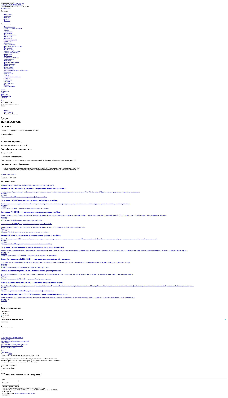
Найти (3, 106)
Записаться (4, 322)
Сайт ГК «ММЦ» (6, 352)
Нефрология (8, 56)
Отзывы (6, 19)
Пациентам (4, 94)
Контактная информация (8, 346)
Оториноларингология (11, 57)
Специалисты (5, 91)
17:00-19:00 (44, 390)
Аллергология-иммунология (13, 28)
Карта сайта (19, 346)
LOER (10, 354)
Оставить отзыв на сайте (8, 174)
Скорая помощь (9, 68)
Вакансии (7, 21)
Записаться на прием (7, 3)
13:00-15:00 (26, 390)
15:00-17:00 (35, 390)
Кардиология (8, 48)
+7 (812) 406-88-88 (6, 5)
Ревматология (8, 67)
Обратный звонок (6, 339)
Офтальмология (9, 59)
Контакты (4, 97)
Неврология (8, 54)
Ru (1, 100)
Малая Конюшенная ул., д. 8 (15, 341)
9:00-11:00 (7, 390)
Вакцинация (8, 33)
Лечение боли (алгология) (12, 51)
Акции (3, 92)
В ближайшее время (10, 388)
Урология (7, 78)
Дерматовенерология (10, 40)
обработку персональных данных (25, 393)
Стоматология (8, 73)
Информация (8, 14)
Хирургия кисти (9, 83)
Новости (7, 17)
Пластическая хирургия (11, 62)
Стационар (7, 72)
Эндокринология (9, 86)
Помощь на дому (9, 64)
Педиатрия (7, 60)
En (3, 100)
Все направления (9, 27)
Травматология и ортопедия (12, 77)
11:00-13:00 (16, 390)
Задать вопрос (5, 342)
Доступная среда (6, 96)
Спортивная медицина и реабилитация (16, 70)
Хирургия (7, 81)
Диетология (7, 43)
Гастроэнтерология (10, 35)
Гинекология (8, 38)
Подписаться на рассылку (20, 344)
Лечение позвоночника (11, 52)
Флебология (8, 80)
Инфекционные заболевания (13, 46)
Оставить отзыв (19, 3)
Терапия (6, 75)
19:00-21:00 (54, 390)
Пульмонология (9, 65)
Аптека (6, 30)
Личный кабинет (6, 8)
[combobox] (114, 319)
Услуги (3, 89)
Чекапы (6, 85)
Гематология (8, 36)
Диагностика (8, 41)
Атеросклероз (8, 32)
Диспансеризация (9, 44)
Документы (7, 16)
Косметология (8, 49)
